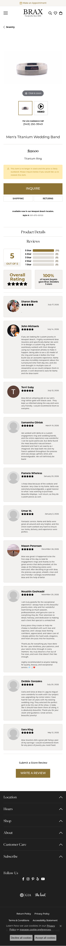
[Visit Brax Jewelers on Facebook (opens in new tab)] (23, 879)
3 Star (28, 257)
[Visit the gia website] (25, 895)
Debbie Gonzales (31, 681)
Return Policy (24, 914)
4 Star (28, 254)
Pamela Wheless (31, 473)
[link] (33, 3)
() (57, 250)
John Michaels (30, 326)
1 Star (28, 264)
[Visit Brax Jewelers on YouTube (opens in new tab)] (43, 879)
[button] (50, 13)
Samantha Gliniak (32, 422)
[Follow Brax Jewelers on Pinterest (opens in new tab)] (33, 879)
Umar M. (26, 510)
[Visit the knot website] (40, 895)
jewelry (10, 27)
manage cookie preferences (35, 929)
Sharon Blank (29, 301)
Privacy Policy (41, 914)
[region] (33, 68)
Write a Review (33, 773)
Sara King (27, 729)
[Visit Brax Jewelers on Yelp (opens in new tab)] (37, 879)
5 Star (28, 250)
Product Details (33, 232)
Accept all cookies (45, 937)
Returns (48, 199)
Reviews (33, 241)
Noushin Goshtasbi (32, 591)
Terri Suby (27, 387)
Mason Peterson (31, 545)
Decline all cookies (21, 937)
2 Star (28, 261)
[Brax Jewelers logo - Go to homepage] (33, 13)
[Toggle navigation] (6, 13)
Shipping (18, 199)
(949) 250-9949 (33, 124)
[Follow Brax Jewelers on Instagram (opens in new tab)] (28, 879)
